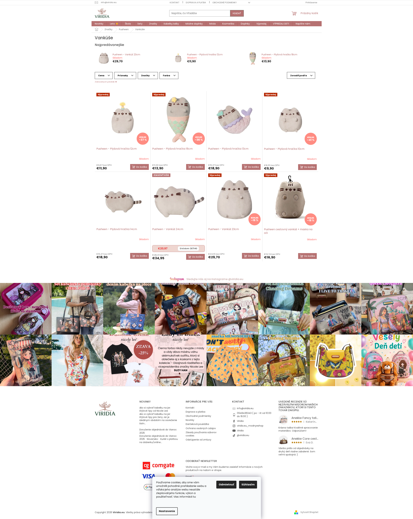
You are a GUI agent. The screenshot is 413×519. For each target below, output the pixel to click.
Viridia (240, 421)
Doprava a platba (196, 2)
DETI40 (188, 248)
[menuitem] (99, 23)
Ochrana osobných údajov (201, 428)
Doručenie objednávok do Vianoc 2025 (158, 431)
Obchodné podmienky (224, 2)
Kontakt (174, 2)
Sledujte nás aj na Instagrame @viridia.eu (214, 279)
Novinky (190, 420)
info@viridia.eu (245, 408)
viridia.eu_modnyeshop (250, 425)
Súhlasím (248, 484)
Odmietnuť (226, 484)
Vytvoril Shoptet (309, 512)
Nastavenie (167, 511)
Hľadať (237, 13)
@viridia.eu (243, 435)
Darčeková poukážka (197, 424)
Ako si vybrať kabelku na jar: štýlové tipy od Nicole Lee (155, 409)
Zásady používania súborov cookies (201, 434)
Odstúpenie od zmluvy (198, 439)
